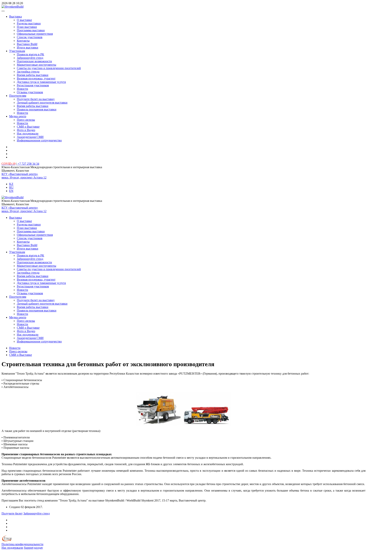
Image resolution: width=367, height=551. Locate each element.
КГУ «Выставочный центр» (20, 174)
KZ (11, 184)
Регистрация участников (33, 85)
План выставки (27, 26)
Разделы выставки (29, 23)
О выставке (24, 20)
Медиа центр (17, 116)
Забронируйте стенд (30, 57)
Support (28, 547)
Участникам (17, 51)
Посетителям (17, 95)
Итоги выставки (27, 47)
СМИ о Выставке (28, 126)
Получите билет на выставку (36, 99)
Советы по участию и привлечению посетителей (49, 68)
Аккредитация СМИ (30, 137)
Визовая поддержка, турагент (36, 78)
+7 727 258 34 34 (28, 163)
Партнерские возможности (34, 61)
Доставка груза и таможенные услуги (41, 82)
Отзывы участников (30, 92)
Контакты (23, 40)
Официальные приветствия (35, 33)
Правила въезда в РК (30, 54)
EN (11, 190)
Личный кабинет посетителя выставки (42, 102)
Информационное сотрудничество (39, 140)
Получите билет (12, 513)
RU (11, 187)
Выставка (15, 16)
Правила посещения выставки (36, 109)
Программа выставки (31, 30)
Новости (22, 88)
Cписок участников (29, 37)
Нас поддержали (27, 133)
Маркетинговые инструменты (36, 64)
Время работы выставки (32, 75)
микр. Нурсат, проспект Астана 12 (24, 177)
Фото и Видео (26, 130)
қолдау (38, 547)
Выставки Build (27, 44)
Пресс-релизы (26, 119)
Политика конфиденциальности (22, 544)
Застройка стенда (28, 71)
